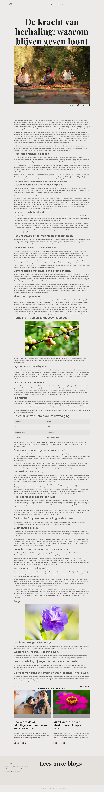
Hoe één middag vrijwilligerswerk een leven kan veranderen (30, 725)
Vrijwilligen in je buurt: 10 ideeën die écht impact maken (68, 725)
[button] (99, 5)
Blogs (60, 5)
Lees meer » (21, 743)
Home (52, 5)
